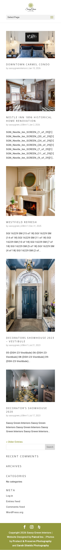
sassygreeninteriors (18, 68)
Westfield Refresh (21, 222)
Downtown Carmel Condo (28, 64)
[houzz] (39, 527)
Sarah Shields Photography (33, 545)
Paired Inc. (38, 536)
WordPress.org (14, 512)
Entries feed (13, 501)
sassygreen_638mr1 (18, 125)
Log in (9, 495)
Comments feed (15, 506)
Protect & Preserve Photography (32, 541)
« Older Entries (14, 441)
